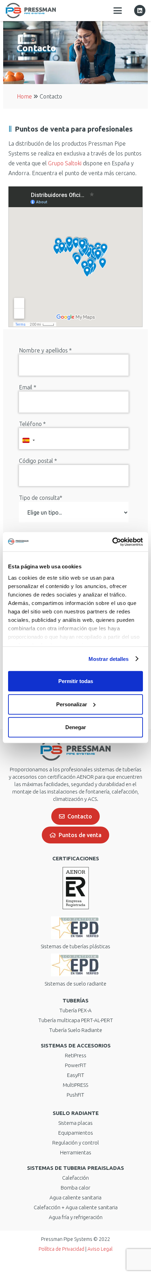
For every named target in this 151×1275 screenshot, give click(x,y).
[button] (117, 10)
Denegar (75, 727)
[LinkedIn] (139, 10)
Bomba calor (75, 1188)
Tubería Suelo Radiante (75, 1030)
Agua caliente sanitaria (75, 1197)
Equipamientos (75, 1133)
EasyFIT (75, 1075)
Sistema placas (75, 1123)
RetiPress (75, 1055)
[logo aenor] (75, 888)
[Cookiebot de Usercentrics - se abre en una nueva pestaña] (112, 541)
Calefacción (75, 1178)
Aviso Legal (99, 1249)
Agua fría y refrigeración (76, 1217)
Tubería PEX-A (75, 1010)
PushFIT (75, 1095)
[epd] (75, 927)
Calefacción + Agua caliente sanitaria (76, 1207)
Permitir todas (75, 681)
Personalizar (71, 704)
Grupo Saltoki (64, 163)
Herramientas (75, 1152)
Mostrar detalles (108, 659)
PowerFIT (75, 1065)
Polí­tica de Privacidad (61, 1249)
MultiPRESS (75, 1085)
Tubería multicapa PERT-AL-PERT (75, 1020)
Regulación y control (75, 1143)
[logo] (31, 10)
